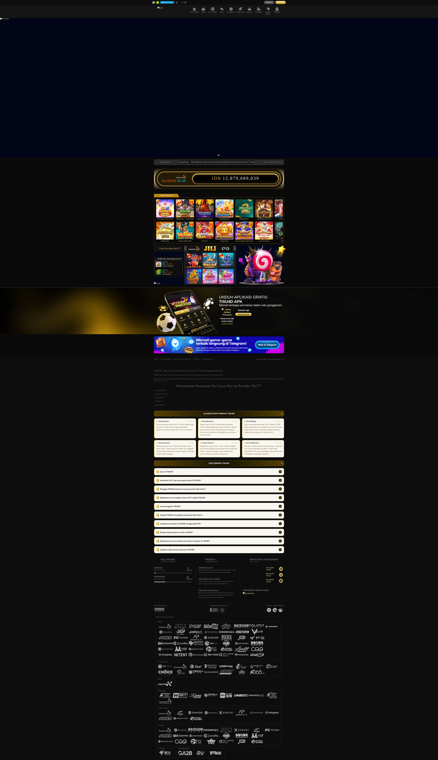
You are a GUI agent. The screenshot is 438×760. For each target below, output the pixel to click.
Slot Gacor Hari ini (224, 386)
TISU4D (156, 375)
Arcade (249, 12)
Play (181, 181)
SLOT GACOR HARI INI (182, 359)
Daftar (280, 2)
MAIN (166, 208)
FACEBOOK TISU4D (270, 581)
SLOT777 (197, 359)
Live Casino (212, 12)
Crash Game (240, 12)
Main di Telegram (168, 2)
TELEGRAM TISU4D (270, 569)
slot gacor (168, 375)
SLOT (156, 359)
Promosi (277, 12)
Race (222, 12)
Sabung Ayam (268, 13)
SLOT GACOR (166, 359)
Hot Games (194, 12)
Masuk (269, 2)
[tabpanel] (219, 88)
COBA (195, 258)
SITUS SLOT (207, 359)
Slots (203, 12)
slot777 (207, 379)
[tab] (194, 248)
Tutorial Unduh (243, 314)
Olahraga (231, 12)
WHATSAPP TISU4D (270, 575)
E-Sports (259, 12)
